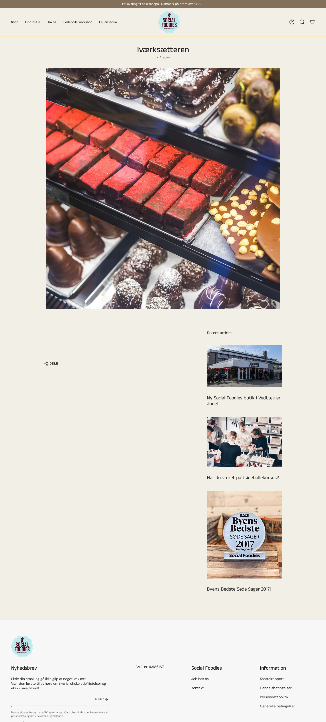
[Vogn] (312, 22)
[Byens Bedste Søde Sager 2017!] (244, 535)
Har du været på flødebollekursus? (243, 477)
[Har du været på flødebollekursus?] (244, 442)
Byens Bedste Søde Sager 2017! (239, 589)
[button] (15, 22)
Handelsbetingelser (276, 688)
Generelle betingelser (277, 706)
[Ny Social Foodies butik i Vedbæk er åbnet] (244, 366)
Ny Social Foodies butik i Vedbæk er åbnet (244, 401)
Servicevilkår (38, 716)
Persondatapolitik (274, 697)
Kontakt (197, 688)
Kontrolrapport (272, 678)
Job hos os (200, 678)
